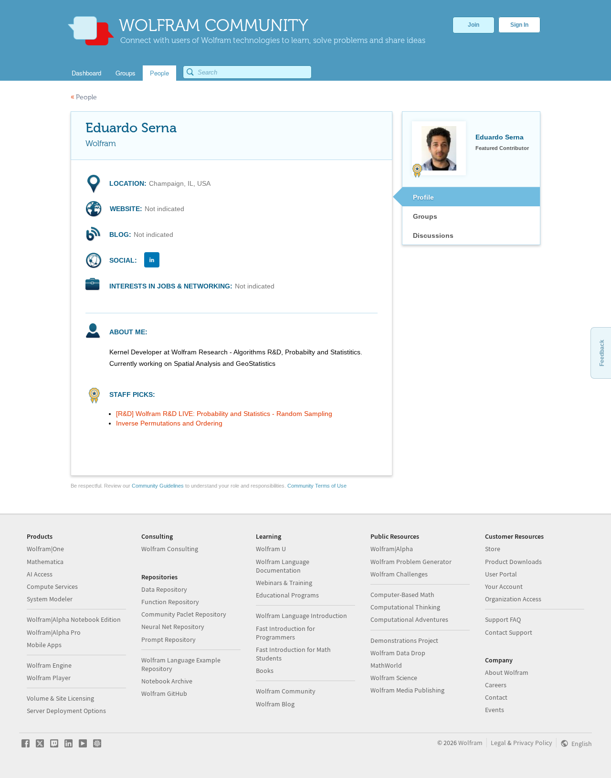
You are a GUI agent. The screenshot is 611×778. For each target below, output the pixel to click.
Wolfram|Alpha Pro (54, 632)
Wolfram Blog (275, 704)
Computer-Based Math (402, 594)
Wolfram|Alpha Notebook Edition (74, 619)
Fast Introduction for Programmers (285, 632)
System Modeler (50, 599)
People (84, 97)
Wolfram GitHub (164, 693)
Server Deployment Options (66, 710)
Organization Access (513, 599)
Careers (495, 685)
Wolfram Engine (49, 665)
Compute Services (52, 586)
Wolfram (470, 742)
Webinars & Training (284, 582)
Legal (498, 742)
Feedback (602, 353)
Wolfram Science (393, 677)
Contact (496, 697)
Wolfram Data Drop (397, 653)
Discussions (433, 235)
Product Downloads (513, 561)
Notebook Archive (166, 681)
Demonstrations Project (404, 640)
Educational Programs (287, 595)
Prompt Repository (168, 639)
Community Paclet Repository (183, 614)
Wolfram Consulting (169, 548)
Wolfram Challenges (399, 574)
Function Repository (170, 601)
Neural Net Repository (172, 626)
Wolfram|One (45, 548)
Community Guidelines (158, 486)
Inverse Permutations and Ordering (169, 423)
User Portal (501, 574)
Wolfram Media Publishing (407, 690)
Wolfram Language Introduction (301, 615)
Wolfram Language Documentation (282, 566)
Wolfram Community (286, 691)
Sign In (519, 24)
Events (494, 709)
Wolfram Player (49, 677)
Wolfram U (271, 548)
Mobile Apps (44, 644)
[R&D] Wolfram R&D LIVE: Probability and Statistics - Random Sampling (224, 413)
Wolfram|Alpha (391, 548)
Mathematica (45, 561)
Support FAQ (503, 619)
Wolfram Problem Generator (411, 561)
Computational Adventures (409, 619)
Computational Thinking (405, 607)
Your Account (504, 586)
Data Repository (164, 589)
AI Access (40, 574)
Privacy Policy (532, 742)
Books (265, 670)
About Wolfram (506, 672)
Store (492, 548)
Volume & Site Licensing (60, 698)
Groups (425, 216)
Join (473, 24)
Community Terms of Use (317, 486)
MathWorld (386, 665)
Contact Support (508, 632)
